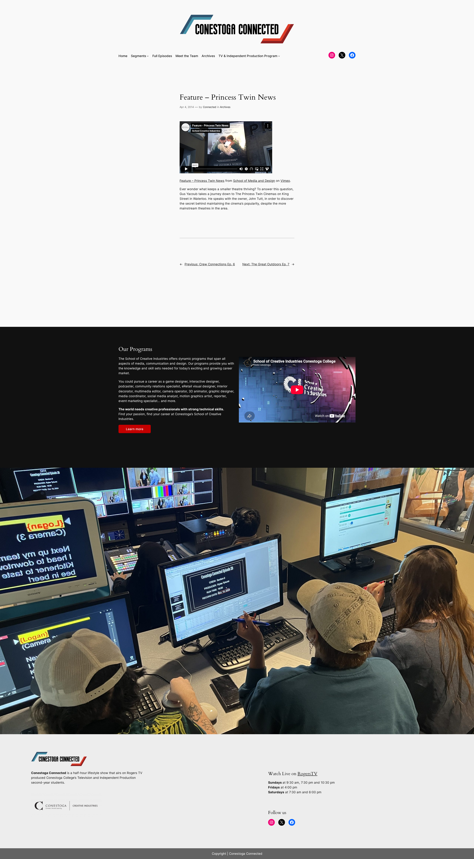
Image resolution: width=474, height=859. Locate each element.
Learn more (134, 429)
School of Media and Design (254, 181)
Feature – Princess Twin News (202, 181)
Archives (225, 107)
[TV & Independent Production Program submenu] (279, 56)
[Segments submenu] (148, 56)
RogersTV (307, 774)
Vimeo (285, 181)
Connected (209, 107)
